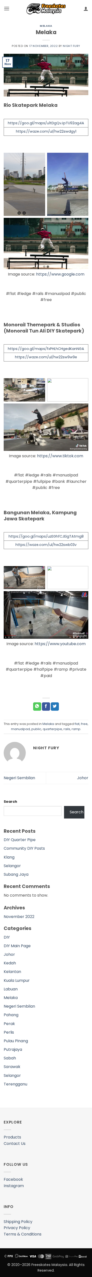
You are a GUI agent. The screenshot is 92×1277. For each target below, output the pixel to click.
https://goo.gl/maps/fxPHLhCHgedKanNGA (46, 348)
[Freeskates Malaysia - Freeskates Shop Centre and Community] (46, 9)
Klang (9, 857)
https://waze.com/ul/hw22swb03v (46, 544)
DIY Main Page (17, 946)
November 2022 (19, 916)
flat (77, 724)
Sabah (10, 1058)
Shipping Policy (18, 1221)
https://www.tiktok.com (60, 456)
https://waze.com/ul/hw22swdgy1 (46, 131)
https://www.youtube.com (60, 644)
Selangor (12, 866)
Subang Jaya (16, 874)
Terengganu (15, 1084)
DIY (7, 937)
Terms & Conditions (22, 1234)
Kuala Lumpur (17, 980)
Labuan (11, 989)
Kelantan (12, 971)
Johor (82, 778)
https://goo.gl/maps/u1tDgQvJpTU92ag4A (46, 123)
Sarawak (12, 1066)
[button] (7, 8)
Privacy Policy (17, 1228)
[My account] (85, 8)
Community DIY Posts (24, 848)
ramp (76, 729)
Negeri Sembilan (19, 778)
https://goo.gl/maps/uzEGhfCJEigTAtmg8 (46, 536)
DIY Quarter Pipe (20, 840)
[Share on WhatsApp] (37, 706)
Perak (9, 1024)
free (84, 724)
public (36, 729)
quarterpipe (52, 729)
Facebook (13, 1179)
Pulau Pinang (16, 1041)
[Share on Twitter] (55, 706)
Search (10, 801)
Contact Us (15, 1143)
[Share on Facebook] (46, 706)
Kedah (10, 963)
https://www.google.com (60, 274)
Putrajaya (13, 1049)
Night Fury (71, 46)
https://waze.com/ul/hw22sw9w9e (46, 357)
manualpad (20, 729)
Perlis (9, 1032)
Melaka (46, 26)
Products (12, 1137)
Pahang (11, 1015)
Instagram (14, 1186)
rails (67, 729)
